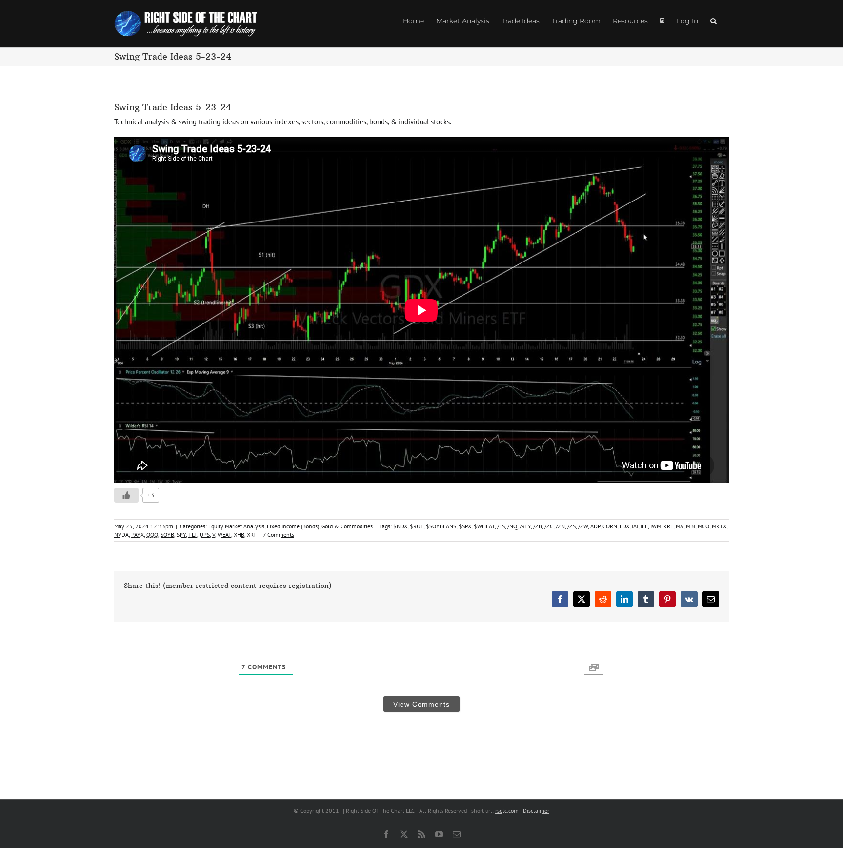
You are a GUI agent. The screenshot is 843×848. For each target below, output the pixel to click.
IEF (644, 526)
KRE (668, 526)
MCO (703, 526)
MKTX (719, 526)
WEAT (224, 534)
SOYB (167, 534)
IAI (635, 526)
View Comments (421, 704)
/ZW (583, 526)
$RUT (416, 526)
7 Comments (278, 534)
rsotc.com (507, 810)
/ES (501, 526)
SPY (181, 534)
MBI (690, 526)
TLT (192, 534)
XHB (239, 534)
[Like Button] (126, 495)
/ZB (537, 526)
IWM (655, 526)
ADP (595, 526)
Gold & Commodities (347, 526)
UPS (205, 534)
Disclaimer (536, 810)
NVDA (121, 534)
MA (679, 526)
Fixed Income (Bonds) (293, 526)
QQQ (152, 534)
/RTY (525, 526)
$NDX (400, 526)
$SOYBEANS (441, 526)
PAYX (137, 534)
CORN (609, 526)
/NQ (512, 526)
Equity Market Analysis (236, 526)
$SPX (465, 526)
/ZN (560, 526)
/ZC (548, 526)
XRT (252, 534)
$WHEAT (484, 526)
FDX (624, 526)
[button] (713, 20)
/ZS (571, 526)
